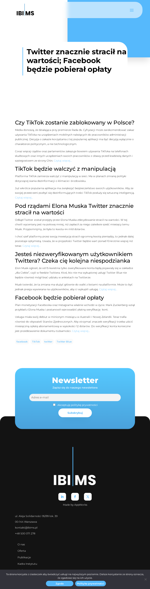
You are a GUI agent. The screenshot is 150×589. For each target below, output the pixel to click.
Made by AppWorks (75, 504)
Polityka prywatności (90, 583)
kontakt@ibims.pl (26, 527)
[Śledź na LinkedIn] (62, 497)
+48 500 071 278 (25, 533)
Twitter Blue (64, 341)
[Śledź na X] (88, 497)
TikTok (36, 341)
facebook (22, 341)
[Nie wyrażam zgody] (145, 579)
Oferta (22, 550)
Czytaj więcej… (63, 160)
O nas (21, 544)
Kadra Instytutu (27, 563)
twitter (48, 341)
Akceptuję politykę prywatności (77, 405)
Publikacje (24, 557)
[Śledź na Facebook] (75, 497)
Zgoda (60, 583)
